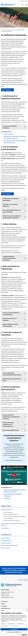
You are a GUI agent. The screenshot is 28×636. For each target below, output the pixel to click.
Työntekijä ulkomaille (6, 540)
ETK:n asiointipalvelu (6, 509)
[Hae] (23, 4)
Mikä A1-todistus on (9, 134)
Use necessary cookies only (14, 632)
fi (21, 1)
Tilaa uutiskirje (4, 528)
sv (23, 1)
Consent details (4, 626)
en (26, 1)
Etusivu (2, 29)
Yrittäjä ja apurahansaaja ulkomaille (9, 545)
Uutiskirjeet (4, 606)
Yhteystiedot (4, 601)
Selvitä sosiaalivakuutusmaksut (13, 460)
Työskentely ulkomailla (19, 29)
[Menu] (26, 5)
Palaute (3, 603)
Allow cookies (14, 629)
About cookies (14, 626)
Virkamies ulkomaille (6, 543)
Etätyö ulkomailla (5, 547)
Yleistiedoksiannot (5, 608)
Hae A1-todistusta (6, 90)
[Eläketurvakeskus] (8, 4)
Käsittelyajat (7, 498)
